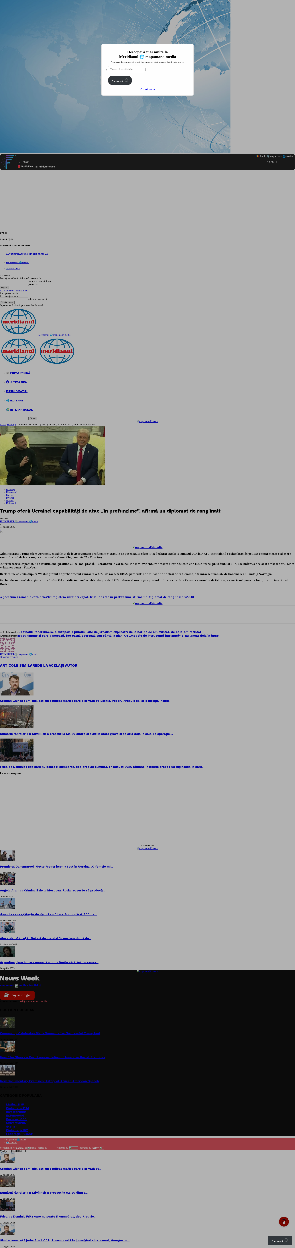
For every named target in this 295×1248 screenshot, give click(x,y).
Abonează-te (118, 81)
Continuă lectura (147, 89)
